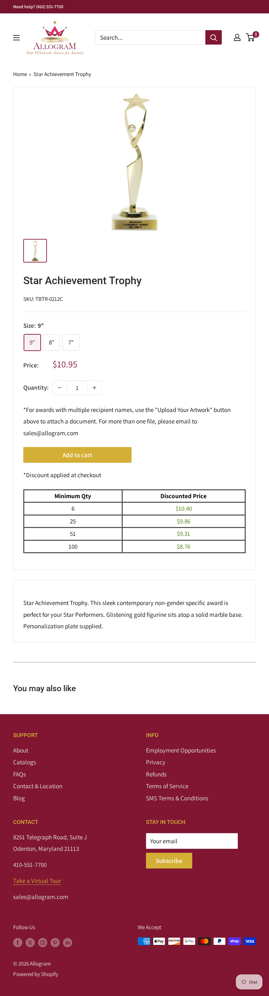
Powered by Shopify (35, 974)
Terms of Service (167, 786)
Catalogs (24, 762)
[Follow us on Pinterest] (55, 942)
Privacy (155, 762)
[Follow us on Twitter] (30, 942)
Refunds (156, 774)
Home (20, 74)
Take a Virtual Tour (37, 881)
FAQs (19, 774)
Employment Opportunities (181, 750)
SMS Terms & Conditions (177, 798)
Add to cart (77, 455)
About (20, 750)
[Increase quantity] (94, 388)
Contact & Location (37, 786)
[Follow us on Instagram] (42, 942)
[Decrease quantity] (60, 388)
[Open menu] (16, 37)
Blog (19, 798)
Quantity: (36, 387)
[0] (250, 37)
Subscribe (169, 861)
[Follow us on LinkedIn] (67, 942)
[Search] (213, 37)
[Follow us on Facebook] (17, 942)
